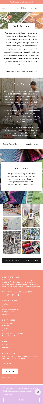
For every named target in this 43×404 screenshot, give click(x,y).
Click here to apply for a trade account (21, 71)
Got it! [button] (21, 400)
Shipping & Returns (10, 309)
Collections (6, 347)
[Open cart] (40, 8)
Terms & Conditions (10, 336)
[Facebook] (3, 295)
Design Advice (8, 312)
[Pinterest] (18, 295)
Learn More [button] (8, 394)
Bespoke (5, 314)
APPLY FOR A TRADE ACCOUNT (21, 260)
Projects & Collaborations (12, 333)
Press (4, 331)
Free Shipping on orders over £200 (21, 2)
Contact (5, 304)
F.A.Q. (4, 306)
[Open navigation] (3, 7)
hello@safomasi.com (23, 291)
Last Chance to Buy (9, 345)
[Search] (32, 8)
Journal (5, 328)
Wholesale (6, 326)
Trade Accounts (8, 323)
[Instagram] (13, 295)
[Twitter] (8, 295)
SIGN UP (10, 371)
